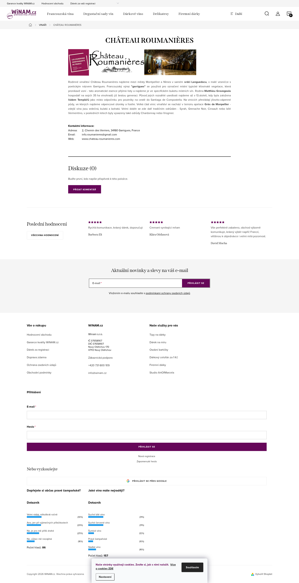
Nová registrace (146, 456)
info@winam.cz (97, 373)
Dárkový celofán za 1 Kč (164, 357)
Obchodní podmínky (39, 372)
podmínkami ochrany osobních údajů (168, 293)
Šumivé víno (94, 530)
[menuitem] (60, 14)
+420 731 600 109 (99, 365)
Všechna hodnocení (45, 235)
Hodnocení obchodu (53, 3)
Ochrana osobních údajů (41, 365)
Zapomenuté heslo (147, 461)
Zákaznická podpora (100, 357)
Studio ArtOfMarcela (162, 372)
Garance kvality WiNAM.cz (21, 3)
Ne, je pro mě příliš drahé (40, 530)
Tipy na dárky (158, 334)
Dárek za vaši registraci (82, 3)
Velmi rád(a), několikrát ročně (42, 514)
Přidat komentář (84, 189)
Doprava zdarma (36, 357)
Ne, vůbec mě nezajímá (39, 539)
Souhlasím (192, 567)
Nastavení (105, 577)
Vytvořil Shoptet (263, 574)
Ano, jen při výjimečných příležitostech (47, 522)
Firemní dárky (158, 365)
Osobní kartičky (159, 350)
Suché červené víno (99, 522)
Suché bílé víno (96, 514)
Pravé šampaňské (97, 539)
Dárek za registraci (38, 350)
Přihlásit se (196, 283)
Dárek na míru (158, 342)
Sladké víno (94, 547)
